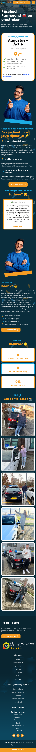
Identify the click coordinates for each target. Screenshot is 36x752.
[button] (33, 2)
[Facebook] (13, 735)
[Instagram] (18, 735)
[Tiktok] (22, 735)
